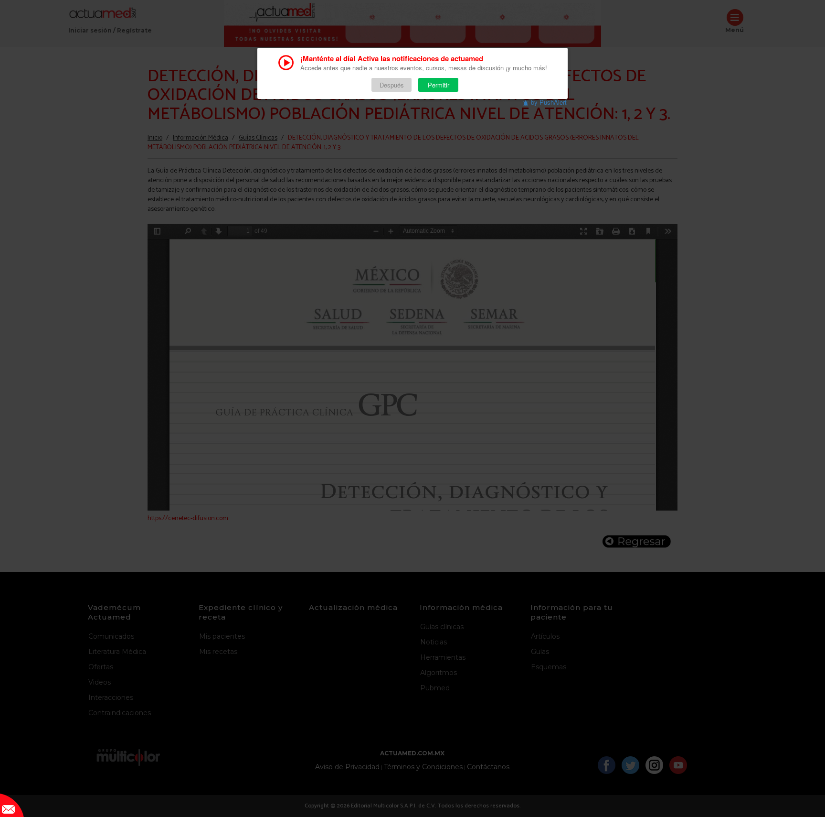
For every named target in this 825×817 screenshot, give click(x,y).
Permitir (438, 84)
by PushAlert (549, 102)
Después (392, 84)
